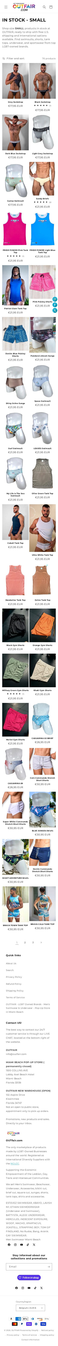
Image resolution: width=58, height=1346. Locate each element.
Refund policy (47, 1330)
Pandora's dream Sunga (42, 356)
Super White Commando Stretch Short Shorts (15, 823)
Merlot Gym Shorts (15, 739)
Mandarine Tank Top (16, 600)
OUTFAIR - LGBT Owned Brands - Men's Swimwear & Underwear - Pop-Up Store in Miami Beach (28, 1008)
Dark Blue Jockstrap (15, 153)
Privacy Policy (14, 977)
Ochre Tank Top (42, 600)
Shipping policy (47, 1335)
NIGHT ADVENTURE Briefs (15, 878)
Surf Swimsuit (15, 448)
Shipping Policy (15, 990)
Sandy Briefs (42, 198)
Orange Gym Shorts (42, 645)
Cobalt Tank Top (15, 543)
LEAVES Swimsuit (42, 448)
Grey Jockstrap (15, 102)
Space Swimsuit (43, 401)
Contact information (30, 1340)
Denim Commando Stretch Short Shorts (42, 870)
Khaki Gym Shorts (43, 690)
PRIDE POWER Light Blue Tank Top (42, 251)
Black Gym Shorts (15, 645)
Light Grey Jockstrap (42, 153)
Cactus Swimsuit (15, 201)
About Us (11, 963)
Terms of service (29, 1335)
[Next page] (41, 942)
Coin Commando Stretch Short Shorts (42, 779)
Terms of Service (15, 997)
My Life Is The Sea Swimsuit (16, 494)
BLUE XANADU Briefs (42, 831)
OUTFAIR (15, 1330)
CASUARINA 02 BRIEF (42, 738)
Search (10, 970)
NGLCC (15, 1163)
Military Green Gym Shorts (15, 690)
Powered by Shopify (29, 1330)
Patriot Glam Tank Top (15, 308)
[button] (6, 7)
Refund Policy (14, 984)
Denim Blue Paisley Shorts (15, 354)
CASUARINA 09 (15, 783)
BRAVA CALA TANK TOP (42, 924)
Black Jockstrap (43, 102)
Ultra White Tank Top (42, 555)
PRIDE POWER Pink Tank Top (15, 251)
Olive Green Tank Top (42, 493)
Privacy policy (13, 1335)
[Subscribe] (48, 1266)
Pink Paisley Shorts (42, 302)
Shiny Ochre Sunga (15, 403)
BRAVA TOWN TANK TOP (15, 925)
